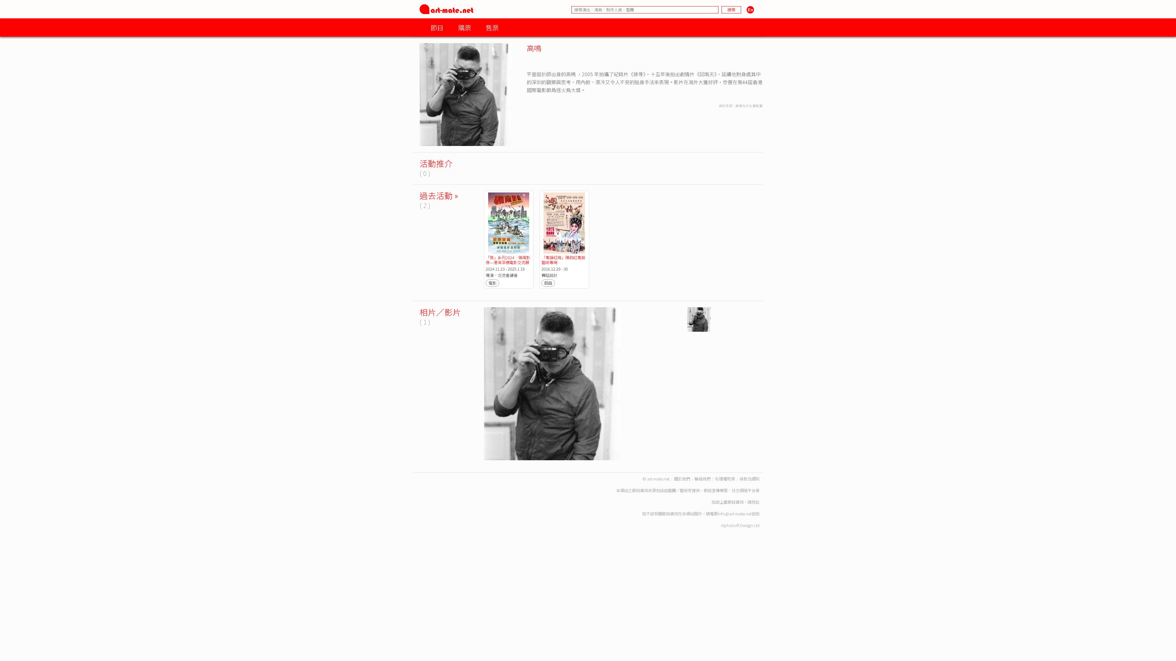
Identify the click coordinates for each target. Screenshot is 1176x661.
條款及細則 (750, 479)
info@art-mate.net (735, 514)
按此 (756, 502)
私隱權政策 (725, 479)
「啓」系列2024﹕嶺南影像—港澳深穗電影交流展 (508, 260)
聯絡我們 (702, 479)
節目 (437, 27)
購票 (464, 27)
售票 (492, 27)
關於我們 (682, 479)
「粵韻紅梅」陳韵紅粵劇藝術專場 (563, 260)
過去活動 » (439, 195)
